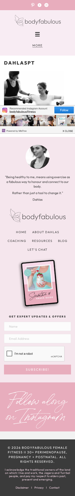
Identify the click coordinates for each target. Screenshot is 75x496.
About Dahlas (45, 232)
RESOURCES (42, 241)
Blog (63, 241)
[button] (37, 369)
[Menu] (37, 34)
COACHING (17, 241)
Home (21, 232)
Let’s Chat (37, 249)
